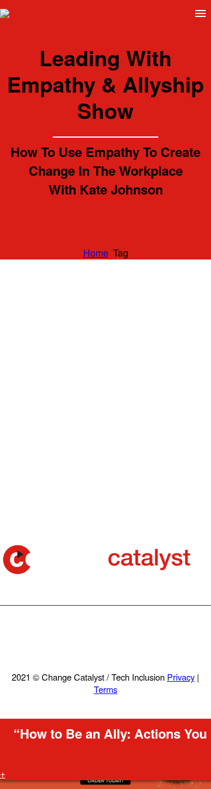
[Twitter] (105, 637)
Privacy (181, 677)
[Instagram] (120, 637)
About (107, 31)
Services (171, 31)
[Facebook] (75, 637)
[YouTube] (136, 637)
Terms (105, 689)
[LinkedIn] (90, 637)
